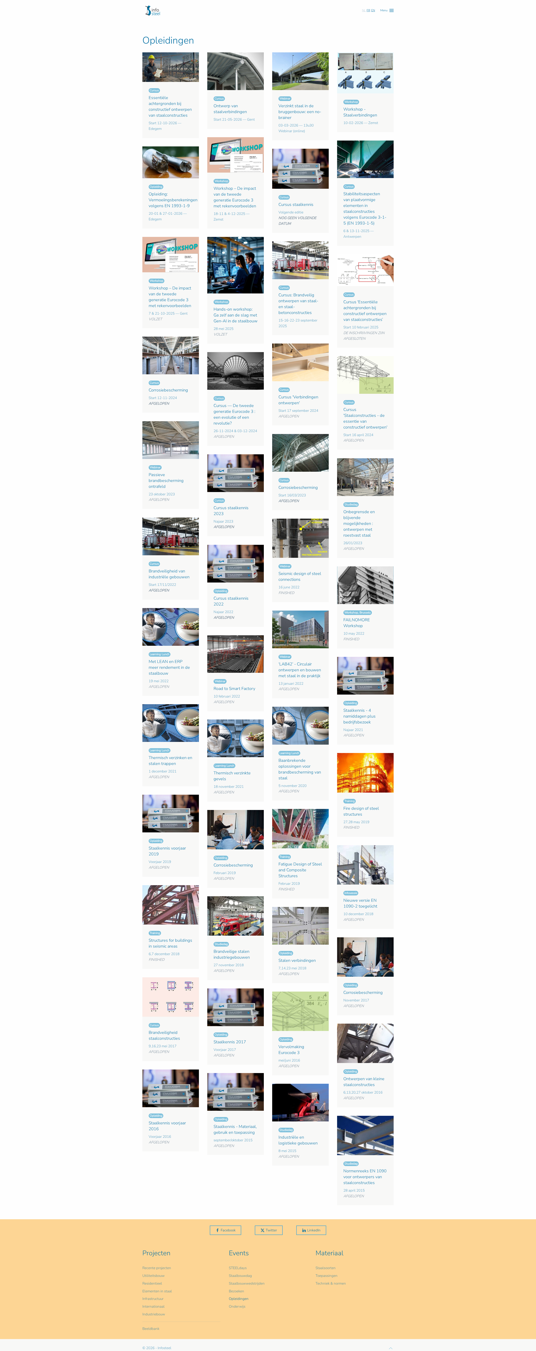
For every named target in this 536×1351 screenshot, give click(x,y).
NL (364, 10)
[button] (387, 10)
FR (368, 10)
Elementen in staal (157, 1291)
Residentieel (152, 1283)
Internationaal (153, 1306)
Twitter (271, 1230)
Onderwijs (237, 1306)
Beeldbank (150, 1328)
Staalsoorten (326, 1268)
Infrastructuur (153, 1298)
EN (373, 10)
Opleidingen (239, 1298)
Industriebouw (153, 1314)
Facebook (228, 1230)
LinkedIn (314, 1230)
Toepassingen (327, 1275)
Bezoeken (236, 1291)
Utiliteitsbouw (153, 1275)
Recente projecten (156, 1268)
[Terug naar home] (152, 10)
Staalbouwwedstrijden (247, 1283)
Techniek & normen (331, 1283)
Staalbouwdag (240, 1275)
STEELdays (238, 1268)
